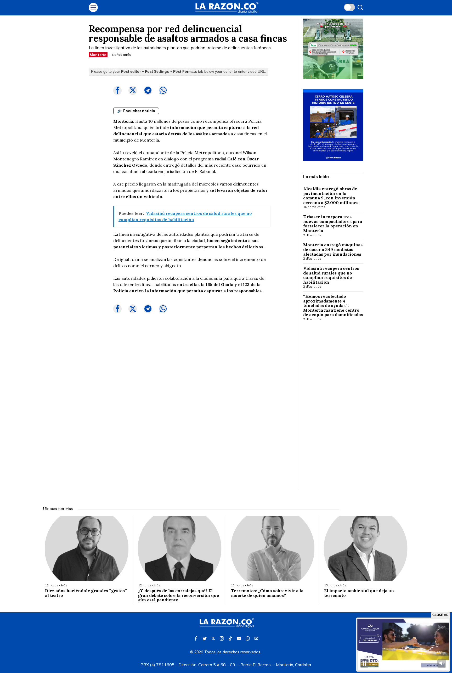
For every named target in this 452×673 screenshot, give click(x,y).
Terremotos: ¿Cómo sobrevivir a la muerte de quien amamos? (267, 593)
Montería (98, 54)
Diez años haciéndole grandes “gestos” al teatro (86, 593)
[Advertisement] (333, 410)
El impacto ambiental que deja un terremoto (359, 593)
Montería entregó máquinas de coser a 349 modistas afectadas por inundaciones (333, 249)
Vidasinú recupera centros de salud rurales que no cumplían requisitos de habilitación (331, 275)
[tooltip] (117, 90)
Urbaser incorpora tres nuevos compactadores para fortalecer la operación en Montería (332, 224)
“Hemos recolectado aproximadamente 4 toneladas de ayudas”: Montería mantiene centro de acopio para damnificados (333, 305)
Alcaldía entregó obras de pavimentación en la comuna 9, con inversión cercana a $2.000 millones (330, 196)
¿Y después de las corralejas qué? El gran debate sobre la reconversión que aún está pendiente (178, 595)
